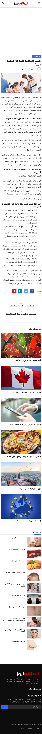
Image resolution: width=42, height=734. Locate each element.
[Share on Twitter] (26, 291)
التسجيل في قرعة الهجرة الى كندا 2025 (27, 392)
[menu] (39, 3)
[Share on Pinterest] (14, 291)
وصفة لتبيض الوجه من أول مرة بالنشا (15, 631)
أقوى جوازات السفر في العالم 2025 (28, 360)
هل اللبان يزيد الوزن (18, 538)
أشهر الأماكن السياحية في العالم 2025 (26, 521)
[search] (2, 3)
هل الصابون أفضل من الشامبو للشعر (15, 585)
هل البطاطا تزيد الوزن (18, 561)
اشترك (5, 707)
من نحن (16, 728)
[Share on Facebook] (32, 291)
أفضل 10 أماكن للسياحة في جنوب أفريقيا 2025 (23, 457)
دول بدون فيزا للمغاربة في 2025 (29, 489)
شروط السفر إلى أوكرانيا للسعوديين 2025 (25, 424)
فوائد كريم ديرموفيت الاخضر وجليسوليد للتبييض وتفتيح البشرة (14, 619)
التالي (21, 311)
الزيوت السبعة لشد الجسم (16, 549)
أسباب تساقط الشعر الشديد (15, 572)
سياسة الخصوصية (33, 728)
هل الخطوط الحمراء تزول (17, 607)
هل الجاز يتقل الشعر (18, 595)
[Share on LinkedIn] (20, 291)
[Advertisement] (21, 33)
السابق (21, 303)
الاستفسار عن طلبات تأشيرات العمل (21, 306)
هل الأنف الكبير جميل (18, 641)
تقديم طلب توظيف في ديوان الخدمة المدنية (21, 314)
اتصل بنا (23, 728)
